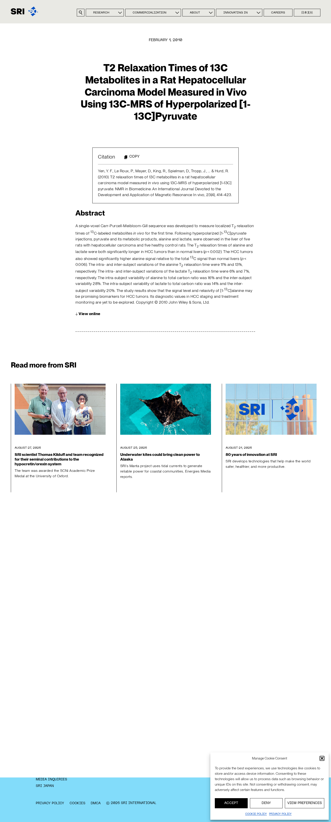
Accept (231, 803)
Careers (278, 12)
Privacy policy (280, 814)
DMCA (96, 803)
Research (101, 12)
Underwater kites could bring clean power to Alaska (160, 456)
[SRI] (24, 11)
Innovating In (235, 12)
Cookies (77, 803)
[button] (322, 758)
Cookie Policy (256, 814)
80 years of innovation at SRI (251, 454)
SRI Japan (45, 786)
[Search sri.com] (80, 12)
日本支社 (307, 12)
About (195, 12)
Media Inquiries (51, 779)
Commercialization (149, 12)
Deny (266, 803)
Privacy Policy (50, 803)
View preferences (304, 803)
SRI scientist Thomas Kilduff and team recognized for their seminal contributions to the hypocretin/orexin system (59, 459)
